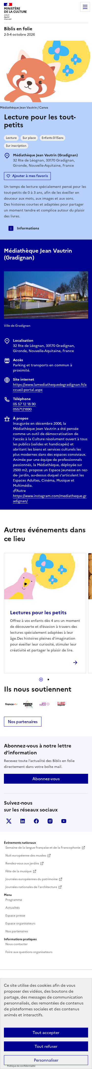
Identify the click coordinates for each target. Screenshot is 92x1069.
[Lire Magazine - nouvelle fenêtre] (61, 704)
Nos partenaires (23, 722)
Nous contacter (16, 944)
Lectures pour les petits (38, 612)
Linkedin (22, 821)
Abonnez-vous (46, 779)
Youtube (64, 821)
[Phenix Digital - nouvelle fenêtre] (28, 704)
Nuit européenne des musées (25, 855)
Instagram (50, 821)
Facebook (36, 821)
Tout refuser (46, 1046)
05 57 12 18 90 (24, 404)
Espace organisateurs (20, 923)
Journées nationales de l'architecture (31, 887)
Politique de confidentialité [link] (21, 1066)
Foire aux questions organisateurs (28, 952)
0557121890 (22, 409)
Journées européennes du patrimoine (31, 879)
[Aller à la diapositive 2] (48, 679)
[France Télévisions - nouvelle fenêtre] (11, 704)
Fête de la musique (18, 871)
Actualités (12, 908)
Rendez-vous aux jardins (22, 863)
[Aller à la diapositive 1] (41, 679)
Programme (13, 900)
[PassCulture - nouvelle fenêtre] (44, 704)
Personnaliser (46, 1060)
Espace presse (15, 915)
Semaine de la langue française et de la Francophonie (42, 847)
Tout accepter (46, 1033)
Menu (85, 7)
